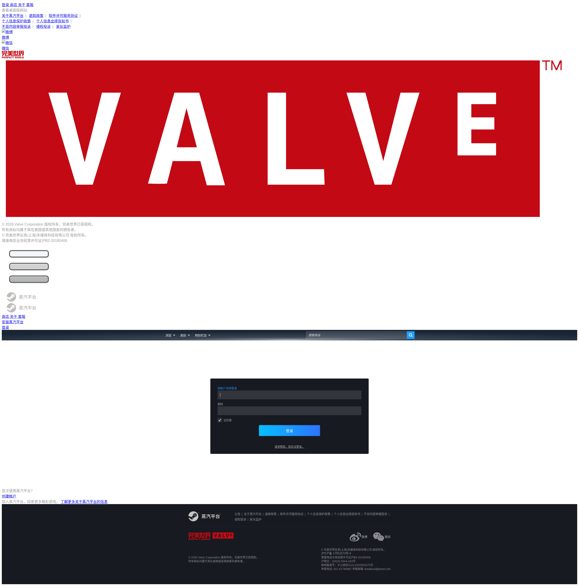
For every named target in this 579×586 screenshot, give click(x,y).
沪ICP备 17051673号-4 (336, 553)
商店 (14, 5)
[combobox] (356, 335)
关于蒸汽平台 (13, 16)
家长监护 (63, 27)
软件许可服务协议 (63, 16)
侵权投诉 (43, 27)
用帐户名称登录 (227, 388)
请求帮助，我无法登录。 (289, 446)
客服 (29, 5)
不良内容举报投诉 (16, 27)
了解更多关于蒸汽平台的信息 (84, 502)
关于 (22, 5)
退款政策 (36, 16)
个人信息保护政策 (16, 21)
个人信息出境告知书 (52, 21)
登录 (6, 5)
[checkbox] (220, 420)
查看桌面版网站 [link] (14, 10)
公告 (237, 514)
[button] (170, 335)
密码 (220, 404)
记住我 (227, 420)
